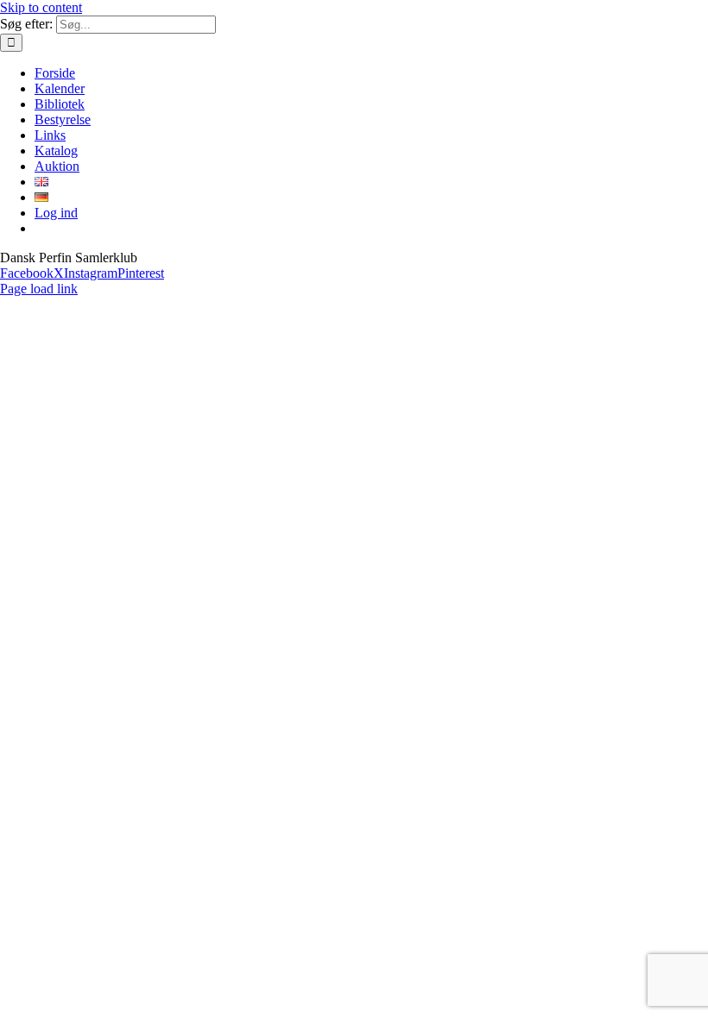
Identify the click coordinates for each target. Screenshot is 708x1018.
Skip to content (41, 7)
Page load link (39, 288)
